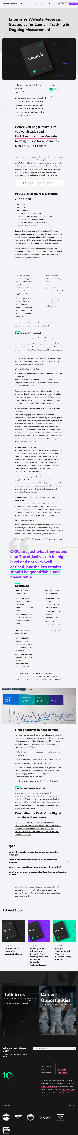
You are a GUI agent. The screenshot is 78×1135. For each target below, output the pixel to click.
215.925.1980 (62, 1070)
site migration (34, 237)
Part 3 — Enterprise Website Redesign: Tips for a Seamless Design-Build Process (37, 141)
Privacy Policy (72, 1105)
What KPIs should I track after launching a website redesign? (33, 853)
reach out (54, 805)
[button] (50, 96)
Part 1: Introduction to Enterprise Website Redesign (34, 822)
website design (47, 890)
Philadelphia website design (62, 1080)
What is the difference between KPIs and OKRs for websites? (33, 861)
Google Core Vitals (22, 503)
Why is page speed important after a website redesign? (35, 867)
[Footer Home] (8, 1076)
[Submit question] (74, 1048)
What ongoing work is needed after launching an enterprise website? (37, 873)
